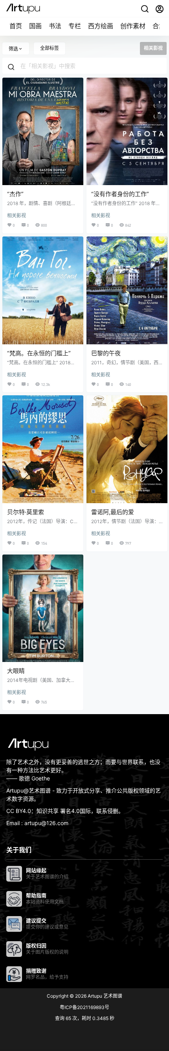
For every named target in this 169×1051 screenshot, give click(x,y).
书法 (55, 26)
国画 (35, 26)
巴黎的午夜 (106, 353)
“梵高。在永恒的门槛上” (39, 353)
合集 (158, 26)
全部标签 (49, 48)
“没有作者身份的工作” (120, 194)
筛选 (13, 49)
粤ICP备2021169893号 (84, 1007)
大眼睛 (16, 671)
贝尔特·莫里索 (25, 512)
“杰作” (15, 194)
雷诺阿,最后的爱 (112, 512)
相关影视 (16, 215)
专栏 (74, 26)
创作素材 (132, 26)
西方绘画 (100, 26)
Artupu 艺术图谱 (104, 996)
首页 (15, 26)
